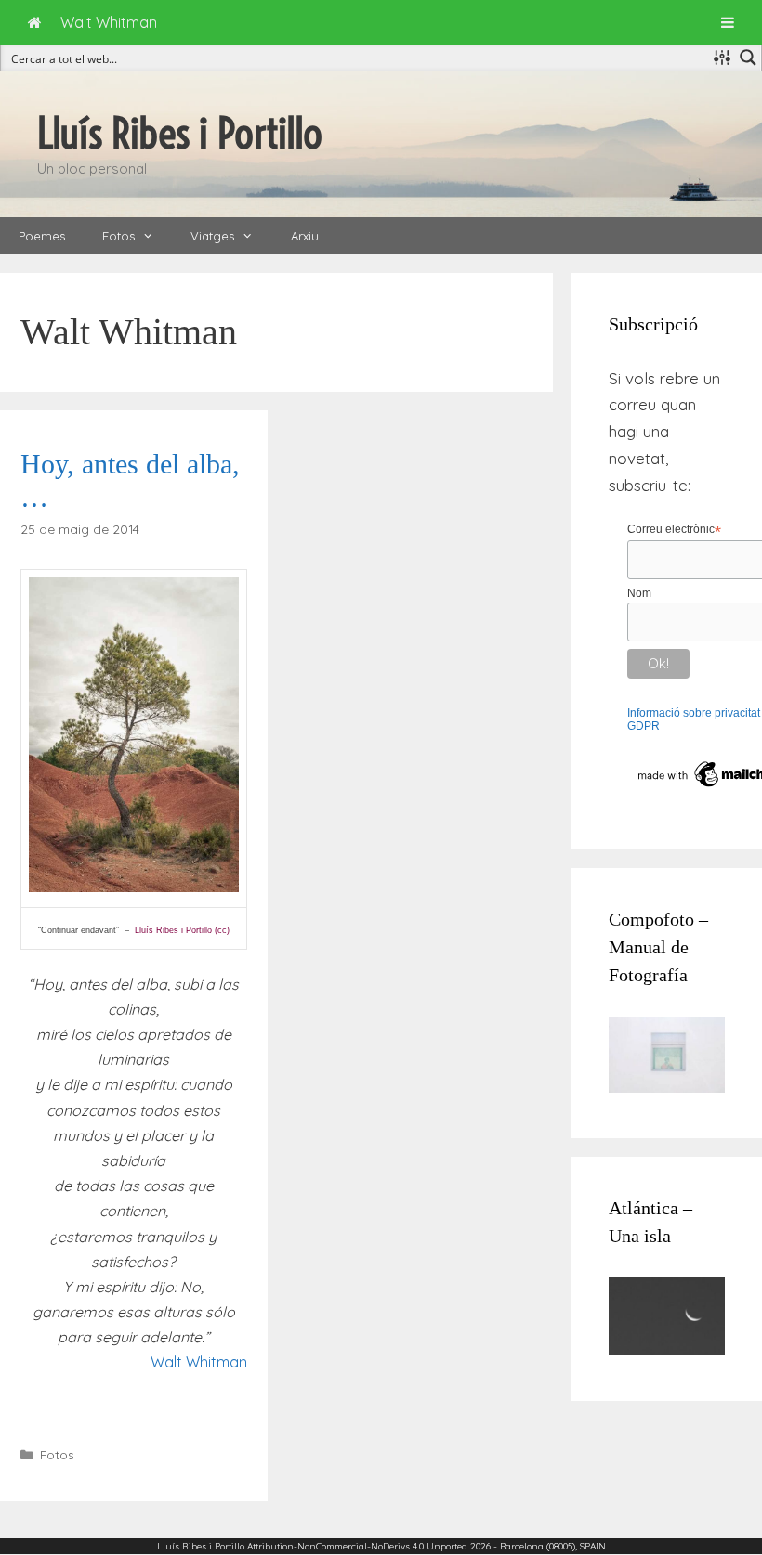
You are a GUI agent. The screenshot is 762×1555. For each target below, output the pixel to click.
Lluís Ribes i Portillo (179, 134)
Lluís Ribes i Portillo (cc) (182, 930)
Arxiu (305, 235)
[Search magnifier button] (748, 58)
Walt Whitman (199, 1362)
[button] (153, 235)
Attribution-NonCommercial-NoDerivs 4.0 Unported (357, 1546)
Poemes (42, 235)
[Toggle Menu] (728, 22)
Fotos (118, 235)
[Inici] (34, 22)
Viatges (212, 235)
